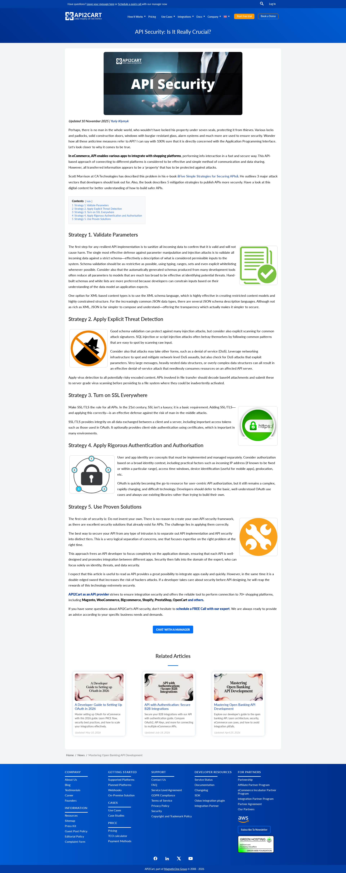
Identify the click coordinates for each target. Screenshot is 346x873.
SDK (197, 795)
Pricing (152, 16)
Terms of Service (161, 800)
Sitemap (70, 820)
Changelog (201, 790)
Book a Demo (268, 16)
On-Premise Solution (121, 795)
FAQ (154, 784)
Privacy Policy (160, 805)
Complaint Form (75, 841)
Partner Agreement (250, 804)
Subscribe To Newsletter (254, 829)
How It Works (135, 16)
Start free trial (244, 16)
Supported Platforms (121, 779)
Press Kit (70, 826)
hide (88, 201)
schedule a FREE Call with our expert (203, 609)
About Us (71, 779)
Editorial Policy (74, 836)
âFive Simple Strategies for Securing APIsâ (208, 176)
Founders (71, 800)
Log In (272, 3)
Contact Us (158, 779)
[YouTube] (190, 859)
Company (213, 16)
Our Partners (246, 809)
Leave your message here (100, 4)
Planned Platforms (119, 784)
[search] (262, 5)
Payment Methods (119, 841)
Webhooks (115, 790)
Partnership (245, 779)
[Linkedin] (167, 859)
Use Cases (166, 16)
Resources (71, 815)
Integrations (184, 16)
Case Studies (116, 815)
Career (69, 795)
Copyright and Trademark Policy (171, 816)
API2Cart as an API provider (88, 594)
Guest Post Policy (76, 831)
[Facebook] (155, 859)
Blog (67, 784)
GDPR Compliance (163, 795)
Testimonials (72, 790)
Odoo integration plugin (210, 800)
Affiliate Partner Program (254, 784)
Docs (199, 16)
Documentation (204, 784)
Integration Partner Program (256, 798)
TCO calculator (117, 835)
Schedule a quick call (130, 4)
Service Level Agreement (166, 790)
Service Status (204, 779)
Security (156, 811)
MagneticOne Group (175, 868)
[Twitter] (179, 859)
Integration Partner (207, 805)
